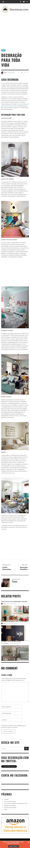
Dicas (3, 50)
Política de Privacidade (10, 807)
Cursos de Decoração (10, 801)
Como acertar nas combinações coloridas (14, 601)
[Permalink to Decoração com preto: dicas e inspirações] (15, 632)
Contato (6, 799)
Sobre (5, 809)
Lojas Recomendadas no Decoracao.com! (15, 803)
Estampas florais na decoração (11, 641)
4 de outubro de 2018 (12, 623)
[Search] (3, 1)
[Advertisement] (15, 28)
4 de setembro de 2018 (15, 643)
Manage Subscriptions (10, 805)
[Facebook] (20, 1)
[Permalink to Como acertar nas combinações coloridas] (15, 612)
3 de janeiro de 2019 (11, 603)
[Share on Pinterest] (27, 72)
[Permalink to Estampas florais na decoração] (15, 652)
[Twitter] (23, 1)
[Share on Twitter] (22, 72)
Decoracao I (6, 643)
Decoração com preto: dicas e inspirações (14, 621)
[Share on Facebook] (19, 72)
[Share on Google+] (25, 72)
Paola (4, 603)
